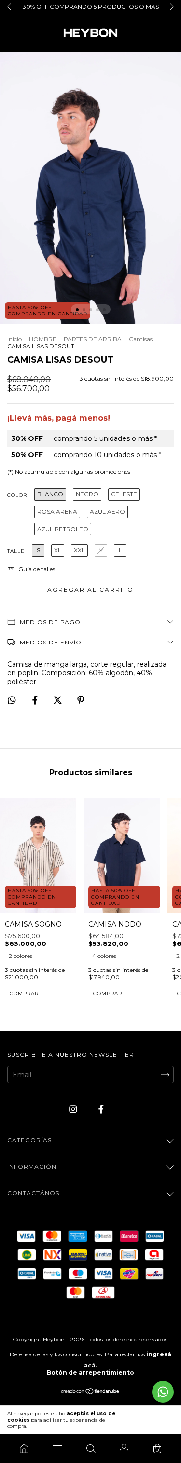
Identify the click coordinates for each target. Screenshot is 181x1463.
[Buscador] (90, 1448)
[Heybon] (24, 1448)
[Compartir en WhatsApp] (11, 700)
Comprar (24, 993)
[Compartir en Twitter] (58, 700)
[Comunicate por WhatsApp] (163, 1392)
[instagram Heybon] (74, 1109)
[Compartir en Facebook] (36, 700)
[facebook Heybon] (101, 1109)
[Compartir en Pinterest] (80, 700)
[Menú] (57, 1448)
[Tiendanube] (90, 1392)
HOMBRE (42, 338)
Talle (16, 551)
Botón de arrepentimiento (90, 1372)
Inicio (14, 338)
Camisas (141, 338)
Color (17, 495)
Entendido (153, 1420)
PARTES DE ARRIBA (93, 338)
